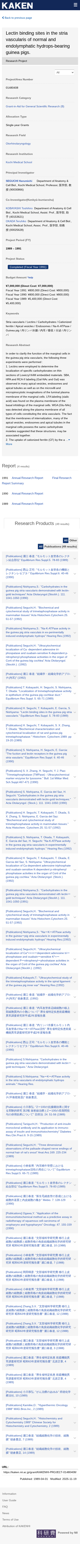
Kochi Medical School (19, 162)
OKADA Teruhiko (16, 221)
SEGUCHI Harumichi (19, 180)
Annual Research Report (27, 477)
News (5, 1513)
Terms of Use (10, 1519)
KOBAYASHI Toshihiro (19, 208)
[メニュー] (75, 4)
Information (9, 1493)
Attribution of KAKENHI (16, 1526)
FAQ (5, 1506)
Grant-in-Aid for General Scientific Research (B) (35, 106)
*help (30, 277)
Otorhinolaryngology (18, 143)
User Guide (9, 1500)
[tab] (42, 523)
